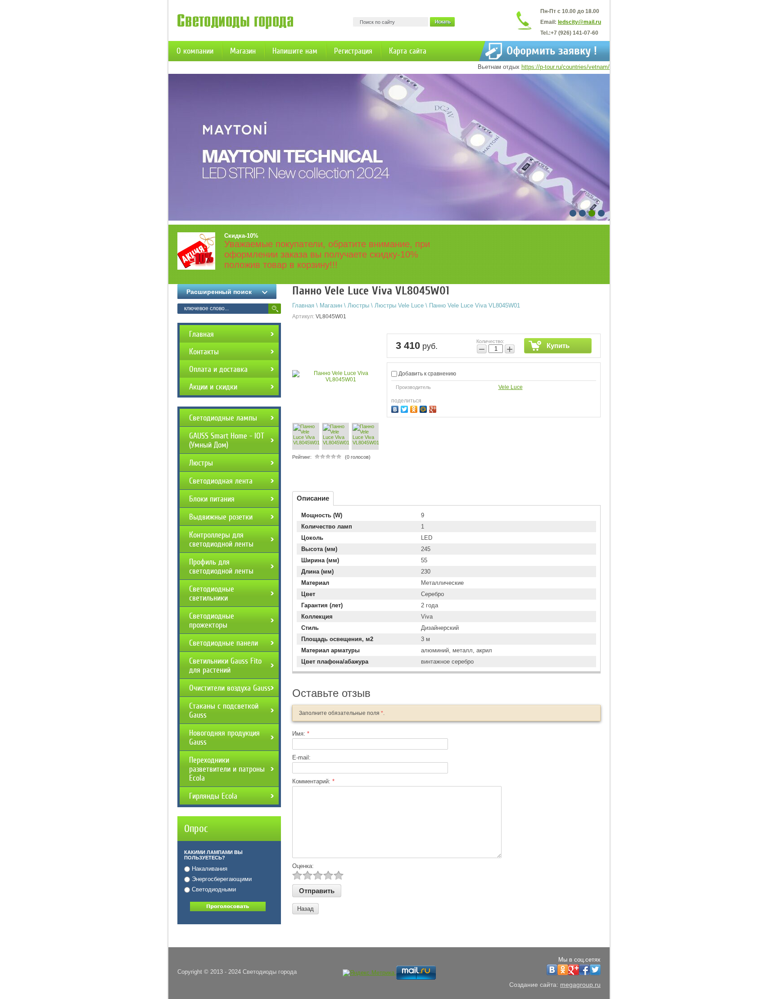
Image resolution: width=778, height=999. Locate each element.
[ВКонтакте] (396, 408)
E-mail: (301, 757)
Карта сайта (407, 50)
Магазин (243, 50)
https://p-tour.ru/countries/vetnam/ (565, 66)
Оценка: (303, 866)
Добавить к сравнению (426, 374)
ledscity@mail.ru (579, 22)
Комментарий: (313, 781)
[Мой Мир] (424, 408)
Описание (313, 498)
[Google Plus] (434, 408)
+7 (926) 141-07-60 (574, 33)
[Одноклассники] (415, 408)
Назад (305, 908)
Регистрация (353, 50)
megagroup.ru (580, 984)
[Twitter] (405, 408)
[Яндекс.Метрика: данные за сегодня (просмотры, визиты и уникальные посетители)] (368, 972)
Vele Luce (510, 387)
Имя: (300, 733)
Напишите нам (294, 50)
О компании (194, 50)
